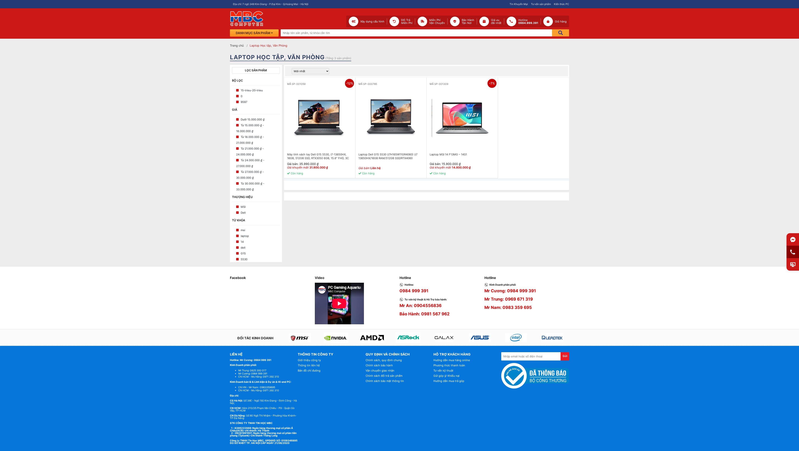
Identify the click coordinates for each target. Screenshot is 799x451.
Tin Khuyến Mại (519, 4)
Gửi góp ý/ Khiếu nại (446, 375)
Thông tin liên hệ (309, 365)
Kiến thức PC (561, 4)
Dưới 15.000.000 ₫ (252, 119)
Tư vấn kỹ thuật (443, 370)
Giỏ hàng (561, 21)
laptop (245, 236)
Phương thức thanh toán (449, 365)
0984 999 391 (414, 290)
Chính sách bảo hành (379, 365)
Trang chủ (237, 45)
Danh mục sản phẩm (253, 33)
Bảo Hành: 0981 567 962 (425, 313)
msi (243, 230)
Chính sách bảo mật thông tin (385, 381)
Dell (243, 212)
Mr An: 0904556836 (421, 305)
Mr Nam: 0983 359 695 (508, 307)
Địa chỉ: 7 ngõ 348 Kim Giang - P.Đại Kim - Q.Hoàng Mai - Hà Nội (270, 4)
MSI (243, 206)
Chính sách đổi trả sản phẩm (384, 375)
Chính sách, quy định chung (384, 360)
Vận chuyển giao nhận (380, 370)
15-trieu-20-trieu (252, 90)
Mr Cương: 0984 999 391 (510, 290)
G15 (243, 253)
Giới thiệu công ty (309, 360)
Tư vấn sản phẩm (541, 4)
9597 (244, 102)
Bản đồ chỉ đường (309, 370)
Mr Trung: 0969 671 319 (508, 299)
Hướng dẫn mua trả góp (448, 381)
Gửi (565, 356)
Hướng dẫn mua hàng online (451, 360)
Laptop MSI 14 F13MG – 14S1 (448, 154)
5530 (244, 259)
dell (243, 247)
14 (242, 241)
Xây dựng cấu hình (372, 21)
